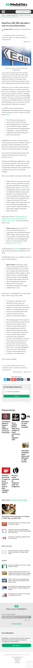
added (6, 176)
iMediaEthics (16, 4)
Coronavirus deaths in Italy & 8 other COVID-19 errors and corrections (6, 427)
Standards (22, 37)
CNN (24, 35)
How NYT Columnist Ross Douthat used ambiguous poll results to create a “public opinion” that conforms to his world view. (19, 573)
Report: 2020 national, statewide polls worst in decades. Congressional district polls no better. (18, 580)
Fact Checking (16, 37)
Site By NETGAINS (25, 654)
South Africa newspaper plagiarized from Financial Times (19, 537)
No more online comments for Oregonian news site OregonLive (16, 481)
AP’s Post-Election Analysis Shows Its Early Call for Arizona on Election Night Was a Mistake (19, 588)
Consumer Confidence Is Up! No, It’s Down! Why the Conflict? (19, 565)
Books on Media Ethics (17, 657)
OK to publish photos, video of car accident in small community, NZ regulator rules (16, 431)
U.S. (27, 37)
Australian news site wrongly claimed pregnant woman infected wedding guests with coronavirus (19, 531)
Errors (10, 37)
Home (3, 15)
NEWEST (4, 560)
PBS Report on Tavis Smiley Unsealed (25, 424)
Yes (25, 620)
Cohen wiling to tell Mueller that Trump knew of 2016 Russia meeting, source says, (14, 219)
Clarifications (17, 659)
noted (7, 114)
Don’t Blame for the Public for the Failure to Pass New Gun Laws (19, 594)
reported (11, 87)
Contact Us (17, 662)
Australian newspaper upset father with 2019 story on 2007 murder (25, 456)
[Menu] (3, 11)
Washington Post (6, 39)
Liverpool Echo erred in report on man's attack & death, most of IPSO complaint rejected (6, 484)
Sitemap (17, 661)
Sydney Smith (8, 29)
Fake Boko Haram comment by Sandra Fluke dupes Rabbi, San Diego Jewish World (18, 552)
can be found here (15, 243)
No (29, 620)
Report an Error (17, 372)
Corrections (5, 37)
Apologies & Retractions (12, 15)
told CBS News (23, 188)
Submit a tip (27, 41)
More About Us (16, 645)
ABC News (7, 35)
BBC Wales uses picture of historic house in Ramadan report (19, 523)
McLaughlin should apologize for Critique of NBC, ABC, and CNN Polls (15, 517)
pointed (17, 249)
